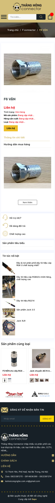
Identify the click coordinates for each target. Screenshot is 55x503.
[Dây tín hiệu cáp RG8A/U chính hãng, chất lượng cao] (8, 287)
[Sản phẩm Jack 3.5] (8, 313)
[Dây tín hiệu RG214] (8, 303)
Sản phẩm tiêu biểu (13, 243)
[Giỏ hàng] (50, 19)
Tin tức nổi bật (10, 255)
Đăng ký (47, 419)
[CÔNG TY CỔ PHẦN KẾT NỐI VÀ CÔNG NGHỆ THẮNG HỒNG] (14, 437)
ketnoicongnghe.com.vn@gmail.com (22, 481)
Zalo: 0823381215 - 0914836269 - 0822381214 (28, 476)
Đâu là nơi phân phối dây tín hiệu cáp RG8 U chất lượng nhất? (33, 264)
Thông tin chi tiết (14, 137)
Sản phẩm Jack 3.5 (25, 309)
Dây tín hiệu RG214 (25, 300)
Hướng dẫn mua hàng (17, 144)
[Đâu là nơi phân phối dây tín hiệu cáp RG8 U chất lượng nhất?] (8, 268)
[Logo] (27, 7)
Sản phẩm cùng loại (15, 344)
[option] (14, 366)
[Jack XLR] (8, 328)
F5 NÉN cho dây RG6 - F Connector (19, 371)
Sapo (34, 499)
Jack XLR (20, 321)
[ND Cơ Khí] (14, 394)
